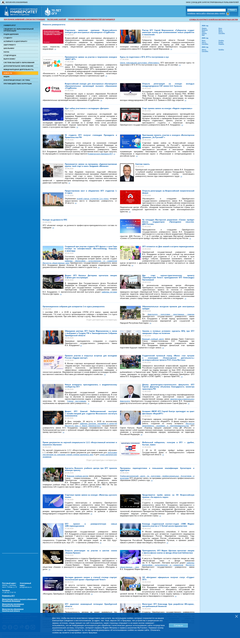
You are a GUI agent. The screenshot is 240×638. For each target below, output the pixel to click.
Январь (204, 28)
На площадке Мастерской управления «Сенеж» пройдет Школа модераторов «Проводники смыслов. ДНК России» (168, 222)
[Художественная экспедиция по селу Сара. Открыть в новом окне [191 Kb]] (53, 253)
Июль (220, 30)
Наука (6, 52)
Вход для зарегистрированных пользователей (215, 2)
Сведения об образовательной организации (19, 30)
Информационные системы (17, 80)
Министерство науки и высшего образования (19, 600)
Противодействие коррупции (18, 84)
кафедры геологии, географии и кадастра (98, 423)
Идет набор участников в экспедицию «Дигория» (87, 108)
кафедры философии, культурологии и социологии (91, 261)
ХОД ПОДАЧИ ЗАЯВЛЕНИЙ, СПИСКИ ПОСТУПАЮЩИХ (24, 19)
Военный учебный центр (153, 339)
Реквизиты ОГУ (8, 596)
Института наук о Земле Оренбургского (83, 426)
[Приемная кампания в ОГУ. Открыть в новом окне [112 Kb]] (53, 391)
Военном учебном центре (77, 476)
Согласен (178, 625)
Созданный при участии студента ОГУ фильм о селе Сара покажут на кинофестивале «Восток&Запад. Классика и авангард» (91, 248)
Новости (8, 73)
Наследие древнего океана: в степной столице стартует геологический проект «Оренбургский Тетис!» (91, 578)
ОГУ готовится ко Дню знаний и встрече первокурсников (168, 246)
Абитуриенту (10, 45)
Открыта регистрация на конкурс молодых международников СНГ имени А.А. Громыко (168, 85)
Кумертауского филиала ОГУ (100, 154)
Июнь (220, 28)
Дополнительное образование (18, 66)
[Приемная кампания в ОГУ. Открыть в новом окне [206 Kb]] (130, 584)
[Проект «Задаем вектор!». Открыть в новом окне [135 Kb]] (53, 362)
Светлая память (142, 164)
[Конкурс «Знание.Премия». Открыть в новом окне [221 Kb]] (53, 557)
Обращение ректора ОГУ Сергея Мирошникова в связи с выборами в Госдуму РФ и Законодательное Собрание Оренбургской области (91, 333)
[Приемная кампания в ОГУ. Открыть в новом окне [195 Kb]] (53, 530)
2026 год (205, 25)
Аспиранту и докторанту (15, 41)
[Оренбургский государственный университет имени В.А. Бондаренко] (23, 15)
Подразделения (11, 34)
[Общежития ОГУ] (53, 199)
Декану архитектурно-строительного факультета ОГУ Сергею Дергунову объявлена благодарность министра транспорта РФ (168, 387)
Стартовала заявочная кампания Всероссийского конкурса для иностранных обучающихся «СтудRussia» (91, 31)
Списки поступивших (76, 401)
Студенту (8, 38)
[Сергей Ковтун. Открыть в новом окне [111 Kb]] (130, 418)
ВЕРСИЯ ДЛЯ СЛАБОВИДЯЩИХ (17, 2)
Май (203, 35)
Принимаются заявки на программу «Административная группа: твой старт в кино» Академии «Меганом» (91, 165)
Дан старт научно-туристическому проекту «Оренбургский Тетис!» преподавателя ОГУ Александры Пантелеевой (168, 277)
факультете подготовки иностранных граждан (171, 314)
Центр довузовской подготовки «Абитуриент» (139, 63)
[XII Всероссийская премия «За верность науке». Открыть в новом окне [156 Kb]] (130, 501)
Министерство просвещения (13, 605)
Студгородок (10, 55)
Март (203, 31)
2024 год (205, 47)
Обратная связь (212, 13)
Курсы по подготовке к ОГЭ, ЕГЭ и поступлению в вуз (144, 57)
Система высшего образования (19, 62)
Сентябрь (221, 33)
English (222, 13)
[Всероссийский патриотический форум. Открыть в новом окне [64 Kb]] (130, 197)
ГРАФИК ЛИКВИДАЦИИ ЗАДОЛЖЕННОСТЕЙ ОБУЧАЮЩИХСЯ (91, 19)
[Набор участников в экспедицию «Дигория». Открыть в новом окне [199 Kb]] (53, 114)
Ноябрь (220, 42)
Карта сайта (201, 13)
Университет (10, 25)
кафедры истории (109, 292)
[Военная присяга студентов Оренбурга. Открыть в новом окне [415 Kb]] (53, 474)
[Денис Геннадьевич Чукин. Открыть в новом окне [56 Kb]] (127, 172)
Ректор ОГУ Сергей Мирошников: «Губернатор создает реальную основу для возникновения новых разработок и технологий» (168, 32)
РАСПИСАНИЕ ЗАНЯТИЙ (56, 19)
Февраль (205, 30)
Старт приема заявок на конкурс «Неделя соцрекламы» (167, 108)
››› (55, 49)
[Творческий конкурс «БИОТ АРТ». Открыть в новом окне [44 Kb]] (53, 63)
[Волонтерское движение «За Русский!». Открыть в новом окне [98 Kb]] (130, 141)
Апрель (204, 33)
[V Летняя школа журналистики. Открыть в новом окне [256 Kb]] (130, 530)
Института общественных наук (56, 263)
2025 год (205, 38)
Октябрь (221, 40)
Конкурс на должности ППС (55, 220)
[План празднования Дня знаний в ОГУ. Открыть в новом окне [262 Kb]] (130, 253)
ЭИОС (188, 2)
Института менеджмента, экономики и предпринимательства (168, 424)
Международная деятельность (18, 69)
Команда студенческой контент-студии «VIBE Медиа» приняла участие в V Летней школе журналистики (168, 525)
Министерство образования (12, 610)
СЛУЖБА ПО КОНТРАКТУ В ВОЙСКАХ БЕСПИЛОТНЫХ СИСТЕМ (213, 19)
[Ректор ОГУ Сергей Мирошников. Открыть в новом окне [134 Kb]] (130, 37)
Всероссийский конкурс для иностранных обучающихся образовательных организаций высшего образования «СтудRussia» (91, 86)
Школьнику (9, 48)
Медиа (7, 76)
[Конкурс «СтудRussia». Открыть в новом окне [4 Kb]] (53, 90)
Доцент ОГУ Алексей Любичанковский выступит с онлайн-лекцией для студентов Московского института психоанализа (91, 413)
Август (220, 31)
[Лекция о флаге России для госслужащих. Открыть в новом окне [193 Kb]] (53, 282)
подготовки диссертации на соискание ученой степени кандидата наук (80, 453)
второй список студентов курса (92, 199)
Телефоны (191, 13)
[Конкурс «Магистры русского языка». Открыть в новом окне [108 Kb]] (53, 501)
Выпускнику (9, 59)
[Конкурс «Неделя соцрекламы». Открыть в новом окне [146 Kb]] (130, 115)
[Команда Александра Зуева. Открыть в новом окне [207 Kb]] (130, 610)
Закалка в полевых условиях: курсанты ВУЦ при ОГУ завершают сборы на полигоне (168, 332)
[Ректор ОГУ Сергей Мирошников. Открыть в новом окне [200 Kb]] (53, 337)
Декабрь (221, 44)
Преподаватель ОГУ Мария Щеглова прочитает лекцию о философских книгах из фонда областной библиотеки (168, 552)
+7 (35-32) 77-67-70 (9, 592)
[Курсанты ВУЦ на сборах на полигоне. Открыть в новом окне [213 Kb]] (130, 337)
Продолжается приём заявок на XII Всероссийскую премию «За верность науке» (168, 496)
